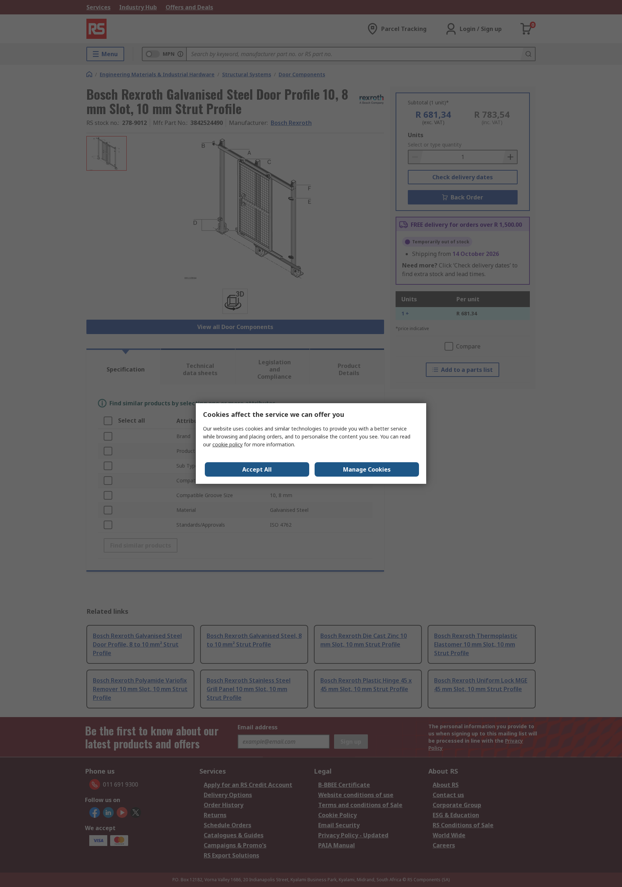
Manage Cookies (367, 469)
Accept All (257, 469)
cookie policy (227, 444)
